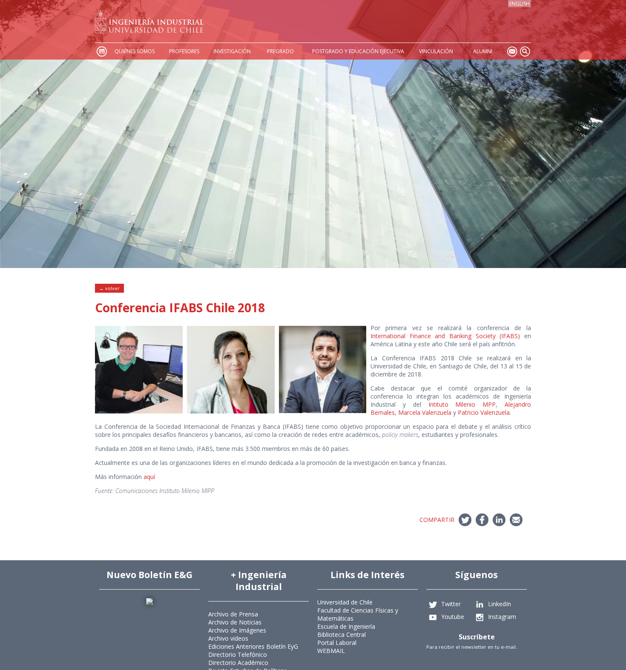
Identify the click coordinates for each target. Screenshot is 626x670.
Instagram (502, 617)
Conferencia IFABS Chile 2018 (180, 307)
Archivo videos (228, 638)
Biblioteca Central (341, 634)
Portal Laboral (336, 643)
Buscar (524, 51)
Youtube (452, 617)
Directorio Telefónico (237, 654)
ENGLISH (519, 3)
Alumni (482, 51)
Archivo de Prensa (233, 614)
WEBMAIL (331, 651)
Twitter (451, 604)
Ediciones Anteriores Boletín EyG (253, 646)
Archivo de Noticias (234, 622)
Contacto (511, 51)
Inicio (101, 51)
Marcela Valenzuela (424, 412)
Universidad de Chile (345, 602)
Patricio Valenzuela (484, 412)
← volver (109, 288)
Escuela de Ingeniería (346, 626)
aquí (149, 477)
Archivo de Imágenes (237, 630)
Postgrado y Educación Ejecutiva (358, 51)
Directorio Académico (238, 663)
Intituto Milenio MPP (462, 404)
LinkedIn (499, 604)
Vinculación (436, 51)
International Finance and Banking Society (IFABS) (445, 336)
